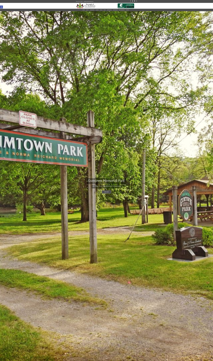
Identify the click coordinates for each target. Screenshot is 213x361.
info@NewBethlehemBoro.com (88, 1)
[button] (1, 7)
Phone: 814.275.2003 (79, 1)
